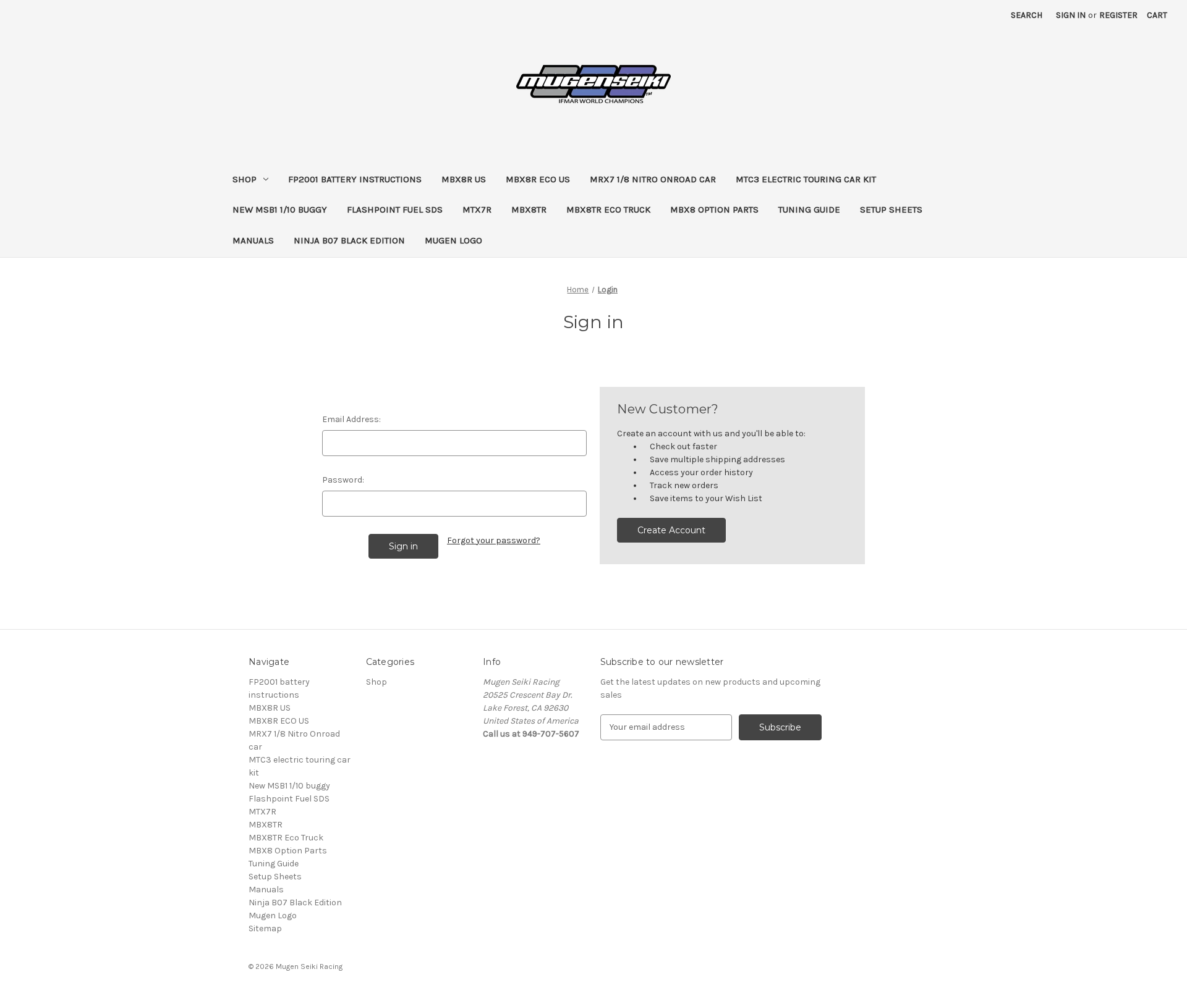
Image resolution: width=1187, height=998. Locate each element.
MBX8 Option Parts (714, 209)
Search (1026, 15)
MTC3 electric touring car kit (806, 179)
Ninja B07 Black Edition (349, 240)
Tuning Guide (809, 209)
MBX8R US (463, 179)
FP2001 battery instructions (355, 179)
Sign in (1071, 15)
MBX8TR (529, 209)
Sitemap (265, 928)
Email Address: (351, 419)
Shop (244, 179)
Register (1118, 15)
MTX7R (476, 209)
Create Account (671, 530)
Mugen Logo (453, 240)
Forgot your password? (493, 540)
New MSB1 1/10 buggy (279, 209)
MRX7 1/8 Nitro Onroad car (653, 179)
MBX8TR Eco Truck (608, 209)
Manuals (253, 240)
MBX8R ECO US (538, 179)
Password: (343, 480)
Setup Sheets (891, 209)
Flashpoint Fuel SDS (395, 209)
